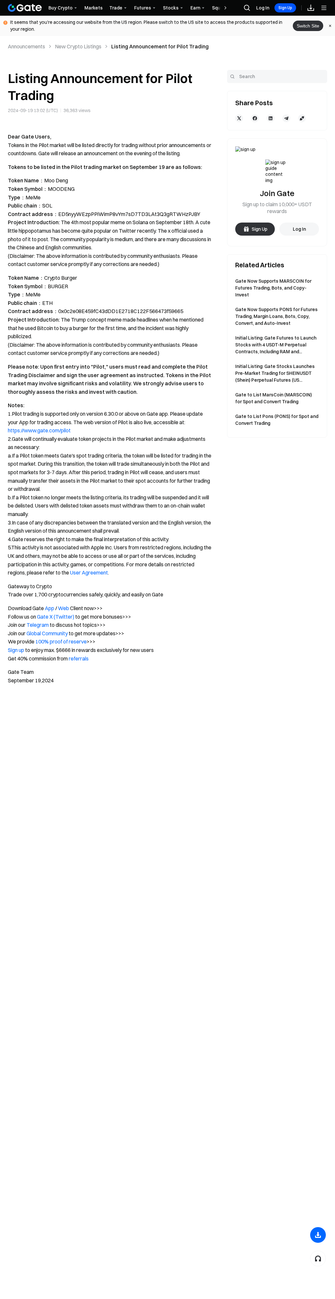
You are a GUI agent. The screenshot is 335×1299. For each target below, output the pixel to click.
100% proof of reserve (61, 641)
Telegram (37, 625)
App (49, 608)
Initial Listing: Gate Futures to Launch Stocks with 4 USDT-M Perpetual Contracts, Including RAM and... (275, 345)
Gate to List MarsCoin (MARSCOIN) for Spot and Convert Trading (273, 398)
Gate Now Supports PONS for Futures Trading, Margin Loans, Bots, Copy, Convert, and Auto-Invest (276, 316)
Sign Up (285, 7)
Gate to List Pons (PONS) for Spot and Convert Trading (276, 419)
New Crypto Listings (78, 46)
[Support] (318, 1258)
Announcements (26, 46)
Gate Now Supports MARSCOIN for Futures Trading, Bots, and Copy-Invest (273, 288)
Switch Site (308, 25)
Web (63, 608)
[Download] (318, 1235)
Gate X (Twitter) (55, 616)
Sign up (16, 650)
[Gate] (25, 8)
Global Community (47, 633)
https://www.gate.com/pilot (39, 430)
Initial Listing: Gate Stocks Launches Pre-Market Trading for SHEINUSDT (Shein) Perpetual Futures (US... (275, 373)
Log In (262, 7)
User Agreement (89, 572)
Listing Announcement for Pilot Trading (160, 46)
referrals (79, 658)
